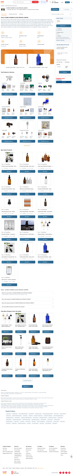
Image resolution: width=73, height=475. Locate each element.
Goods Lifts (8, 423)
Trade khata (28, 453)
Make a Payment (17, 461)
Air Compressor (49, 421)
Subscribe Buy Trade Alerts (42, 451)
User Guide (5, 449)
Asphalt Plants (43, 419)
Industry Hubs (63, 449)
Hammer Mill (17, 417)
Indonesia (22, 468)
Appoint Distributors (29, 458)
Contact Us (16, 457)
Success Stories (17, 449)
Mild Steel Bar (8, 419)
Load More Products (27, 380)
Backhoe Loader (38, 413)
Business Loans (29, 455)
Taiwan (10, 468)
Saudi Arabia (29, 468)
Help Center (5, 448)
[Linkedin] (63, 472)
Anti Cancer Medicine (41, 421)
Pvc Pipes (29, 423)
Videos (62, 455)
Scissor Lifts (8, 415)
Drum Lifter (56, 413)
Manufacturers (63, 448)
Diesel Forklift (35, 417)
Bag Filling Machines (35, 419)
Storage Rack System (52, 417)
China (7, 468)
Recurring (67, 62)
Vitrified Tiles (14, 423)
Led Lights (22, 421)
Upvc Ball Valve (48, 423)
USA (33, 468)
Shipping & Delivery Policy (7, 453)
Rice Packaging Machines (58, 415)
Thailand (13, 468)
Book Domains (28, 449)
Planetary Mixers (9, 421)
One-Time (60, 62)
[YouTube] (69, 472)
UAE (25, 468)
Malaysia (17, 468)
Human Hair (8, 413)
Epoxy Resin (60, 417)
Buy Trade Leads (40, 449)
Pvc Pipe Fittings (35, 423)
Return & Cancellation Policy (8, 451)
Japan (4, 468)
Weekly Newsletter (17, 462)
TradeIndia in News (17, 453)
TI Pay (27, 451)
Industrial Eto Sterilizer (48, 415)
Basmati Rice (31, 413)
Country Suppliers (64, 451)
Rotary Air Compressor (38, 415)
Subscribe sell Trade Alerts (54, 451)
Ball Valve (33, 421)
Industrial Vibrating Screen (17, 415)
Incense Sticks (56, 421)
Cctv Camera (28, 421)
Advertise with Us (29, 448)
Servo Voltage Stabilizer (23, 413)
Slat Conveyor (50, 419)
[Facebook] (60, 472)
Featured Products (64, 453)
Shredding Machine (9, 417)
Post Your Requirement (53, 448)
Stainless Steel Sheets (17, 419)
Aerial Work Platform (43, 417)
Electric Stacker (63, 413)
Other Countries (40, 468)
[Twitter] (66, 472)
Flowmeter (31, 415)
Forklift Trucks (14, 413)
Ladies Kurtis (16, 421)
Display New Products (41, 448)
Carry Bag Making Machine (48, 413)
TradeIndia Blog (17, 451)
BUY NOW (9, 171)
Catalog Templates (29, 456)
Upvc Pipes (42, 423)
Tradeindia (2, 5)
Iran (36, 468)
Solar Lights (62, 421)
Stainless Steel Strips (26, 419)
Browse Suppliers (52, 449)
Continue (65, 72)
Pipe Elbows (55, 423)
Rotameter (25, 415)
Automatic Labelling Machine (26, 417)
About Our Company (18, 448)
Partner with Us (17, 459)
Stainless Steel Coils (21, 423)
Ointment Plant (57, 419)
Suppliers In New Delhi (60, 40)
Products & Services (13, 14)
